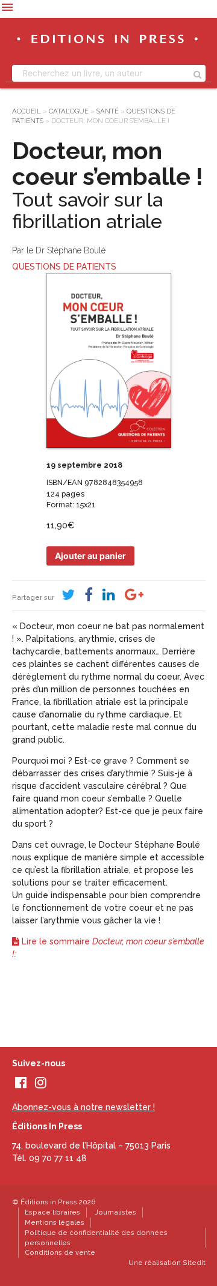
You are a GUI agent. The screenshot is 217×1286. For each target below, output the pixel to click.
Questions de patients (64, 266)
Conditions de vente (60, 1252)
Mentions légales (54, 1222)
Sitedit (194, 1262)
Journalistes (115, 1212)
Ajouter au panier (90, 556)
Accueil (26, 111)
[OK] (197, 73)
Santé (107, 111)
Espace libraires (52, 1212)
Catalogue (69, 111)
